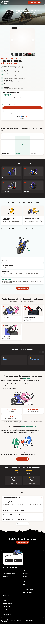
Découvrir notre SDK (7, 614)
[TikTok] (3, 567)
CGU (12, 620)
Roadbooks (25, 573)
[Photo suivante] (33, 40)
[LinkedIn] (10, 567)
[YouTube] (13, 567)
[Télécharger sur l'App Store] (9, 560)
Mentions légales (20, 620)
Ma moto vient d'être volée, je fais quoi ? (14, 514)
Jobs (24, 581)
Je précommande (33, 2)
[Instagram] (7, 567)
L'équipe (25, 576)
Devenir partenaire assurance (9, 609)
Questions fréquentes (7, 603)
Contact (5, 600)
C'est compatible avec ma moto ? (12, 497)
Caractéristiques (6, 578)
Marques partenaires (27, 592)
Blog (24, 584)
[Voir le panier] (26, 2)
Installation (5, 576)
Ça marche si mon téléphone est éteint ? (14, 510)
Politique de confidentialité (28, 620)
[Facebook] (16, 567)
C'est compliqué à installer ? (10, 502)
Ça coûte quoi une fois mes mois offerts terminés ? (16, 519)
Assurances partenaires (28, 589)
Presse (24, 586)
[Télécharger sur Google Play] (18, 560)
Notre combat (26, 578)
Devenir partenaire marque (8, 611)
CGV (14, 620)
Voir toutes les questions (22, 523)
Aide (4, 597)
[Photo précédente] (12, 40)
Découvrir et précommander (9, 573)
